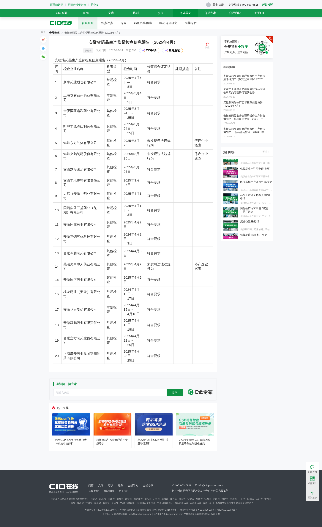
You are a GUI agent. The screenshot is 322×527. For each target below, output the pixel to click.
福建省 (199, 499)
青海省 (97, 503)
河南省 (216, 499)
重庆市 (233, 499)
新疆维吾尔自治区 (146, 503)
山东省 (147, 499)
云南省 (71, 503)
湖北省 (225, 499)
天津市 (114, 503)
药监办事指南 (143, 23)
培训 (136, 13)
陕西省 (80, 503)
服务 (161, 13)
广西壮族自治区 (127, 503)
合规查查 (88, 23)
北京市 (102, 499)
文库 (111, 13)
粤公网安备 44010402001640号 (101, 510)
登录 (215, 4)
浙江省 (182, 499)
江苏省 (173, 499)
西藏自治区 (195, 503)
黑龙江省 (138, 499)
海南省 (106, 503)
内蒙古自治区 (181, 503)
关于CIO (259, 13)
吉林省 (156, 499)
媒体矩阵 (312, 483)
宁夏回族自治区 (165, 503)
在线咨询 (312, 472)
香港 (205, 503)
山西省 (119, 499)
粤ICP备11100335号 (227, 510)
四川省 (259, 499)
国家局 (94, 499)
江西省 (207, 499)
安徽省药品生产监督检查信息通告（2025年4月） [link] (92, 32)
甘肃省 (89, 503)
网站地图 (108, 491)
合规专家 (210, 13)
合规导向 (185, 13)
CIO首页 (61, 13)
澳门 (211, 503)
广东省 (242, 499)
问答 (86, 13)
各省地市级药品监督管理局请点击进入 (235, 503)
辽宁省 (128, 499)
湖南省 (250, 499)
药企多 (95, 4)
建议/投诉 (267, 4)
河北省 (111, 499)
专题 (124, 23)
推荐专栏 (191, 23)
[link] (54, 32)
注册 (221, 4)
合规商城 (235, 13)
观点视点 (107, 23)
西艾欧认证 (56, 4)
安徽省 (190, 499)
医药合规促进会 (77, 4)
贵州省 (267, 499)
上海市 (165, 499)
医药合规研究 (168, 23)
